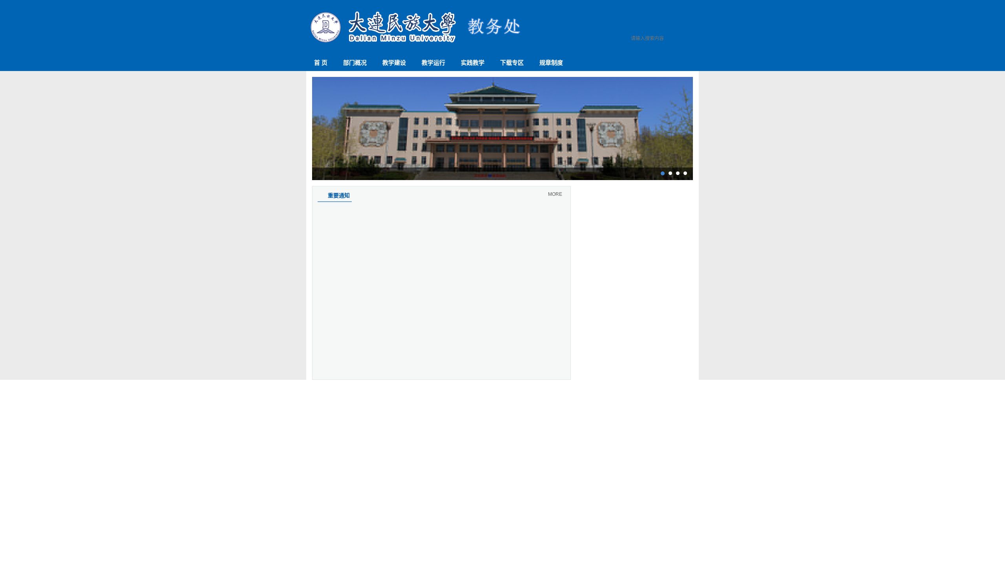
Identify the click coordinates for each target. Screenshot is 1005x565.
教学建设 (394, 62)
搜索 (691, 40)
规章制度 (551, 62)
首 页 (320, 62)
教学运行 (433, 62)
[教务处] (416, 42)
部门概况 (355, 62)
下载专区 (512, 62)
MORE (555, 194)
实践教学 (472, 62)
